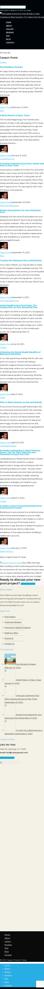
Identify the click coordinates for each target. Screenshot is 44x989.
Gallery (10, 29)
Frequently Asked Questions (17, 628)
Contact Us (9, 644)
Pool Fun (10, 159)
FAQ (8, 36)
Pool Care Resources (9, 206)
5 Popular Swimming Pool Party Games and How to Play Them (22, 164)
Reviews (10, 32)
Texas (2, 398)
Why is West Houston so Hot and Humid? (21, 402)
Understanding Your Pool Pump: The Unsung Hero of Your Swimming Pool (18, 306)
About (9, 26)
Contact (10, 42)
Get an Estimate (28, 584)
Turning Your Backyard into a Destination (21, 260)
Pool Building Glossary (11, 67)
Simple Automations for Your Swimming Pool (20, 211)
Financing (9, 638)
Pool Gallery (10, 617)
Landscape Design (8, 446)
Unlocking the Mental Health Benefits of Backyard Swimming (20, 353)
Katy (2, 111)
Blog (8, 39)
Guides (3, 62)
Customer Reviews (13, 622)
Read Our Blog (11, 633)
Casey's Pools (6, 107)
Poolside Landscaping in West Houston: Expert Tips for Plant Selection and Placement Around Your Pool (20, 452)
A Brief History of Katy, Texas (15, 115)
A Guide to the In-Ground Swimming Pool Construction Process (21, 507)
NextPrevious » (7, 551)
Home (8, 22)
